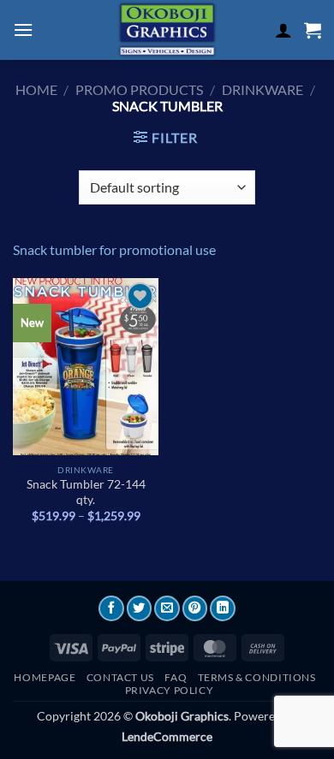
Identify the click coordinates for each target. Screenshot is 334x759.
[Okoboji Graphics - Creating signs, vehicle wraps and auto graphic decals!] (167, 30)
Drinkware (262, 89)
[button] (23, 29)
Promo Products (139, 89)
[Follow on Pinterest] (195, 608)
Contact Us (120, 677)
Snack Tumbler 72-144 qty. (86, 492)
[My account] (283, 30)
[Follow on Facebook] (111, 608)
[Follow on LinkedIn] (223, 608)
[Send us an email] (167, 608)
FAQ (175, 677)
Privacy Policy (169, 690)
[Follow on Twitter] (139, 608)
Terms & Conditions (257, 677)
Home (36, 89)
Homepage (44, 677)
